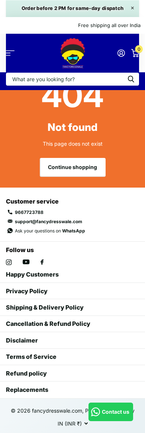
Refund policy (26, 373)
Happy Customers (32, 274)
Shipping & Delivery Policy (45, 307)
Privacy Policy (27, 291)
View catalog (10, 53)
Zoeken (131, 79)
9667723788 (29, 212)
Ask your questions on (50, 231)
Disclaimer (22, 340)
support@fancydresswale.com (48, 221)
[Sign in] (121, 53)
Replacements (27, 389)
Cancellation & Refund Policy (48, 323)
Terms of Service (31, 356)
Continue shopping (72, 167)
